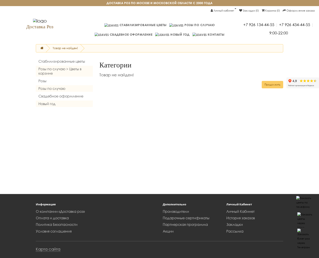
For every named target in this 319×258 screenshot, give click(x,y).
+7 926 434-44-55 (294, 24)
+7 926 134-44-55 (258, 24)
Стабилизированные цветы (142, 25)
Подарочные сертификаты (186, 218)
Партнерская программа (185, 224)
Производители (176, 211)
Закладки (234, 224)
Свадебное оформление (130, 34)
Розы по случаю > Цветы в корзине (59, 71)
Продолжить (272, 84)
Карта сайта (48, 249)
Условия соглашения (54, 231)
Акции (168, 231)
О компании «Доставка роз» (60, 211)
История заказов (240, 218)
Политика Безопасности (56, 224)
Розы (42, 81)
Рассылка (234, 231)
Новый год (179, 34)
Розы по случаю (199, 25)
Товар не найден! (65, 48)
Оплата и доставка (52, 218)
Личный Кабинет (240, 211)
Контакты (215, 34)
